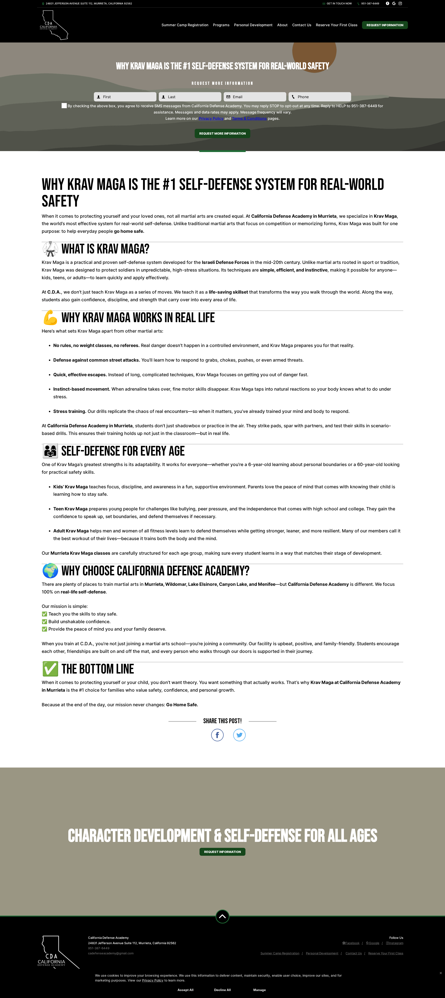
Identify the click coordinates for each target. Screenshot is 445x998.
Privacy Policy (211, 118)
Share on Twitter (239, 735)
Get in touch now (339, 3)
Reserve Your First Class (336, 25)
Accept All (186, 990)
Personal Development (253, 25)
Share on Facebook (217, 735)
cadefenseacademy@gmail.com (111, 953)
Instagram (396, 943)
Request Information (385, 25)
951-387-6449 (370, 3)
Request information (222, 852)
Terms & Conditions (249, 118)
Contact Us (301, 25)
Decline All (222, 990)
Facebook (352, 943)
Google (374, 943)
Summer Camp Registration (185, 25)
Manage (259, 990)
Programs (221, 25)
